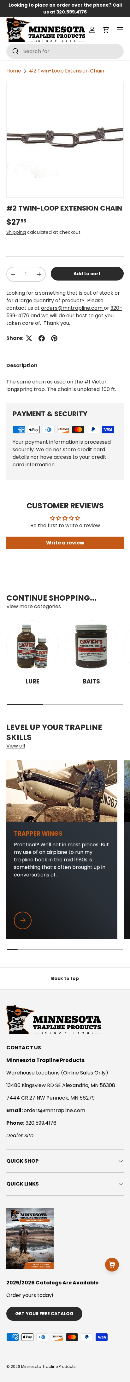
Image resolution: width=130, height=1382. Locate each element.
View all (15, 745)
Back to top (65, 978)
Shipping (16, 232)
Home (13, 70)
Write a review (65, 542)
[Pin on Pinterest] (54, 338)
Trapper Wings (38, 833)
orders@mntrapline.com (72, 308)
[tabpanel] (65, 385)
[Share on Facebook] (41, 338)
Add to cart (87, 274)
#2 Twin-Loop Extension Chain (66, 70)
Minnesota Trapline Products (48, 1366)
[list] (65, 139)
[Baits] (91, 646)
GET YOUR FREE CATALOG (44, 1313)
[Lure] (32, 646)
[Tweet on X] (29, 338)
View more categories (33, 606)
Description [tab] (22, 365)
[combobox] (65, 51)
